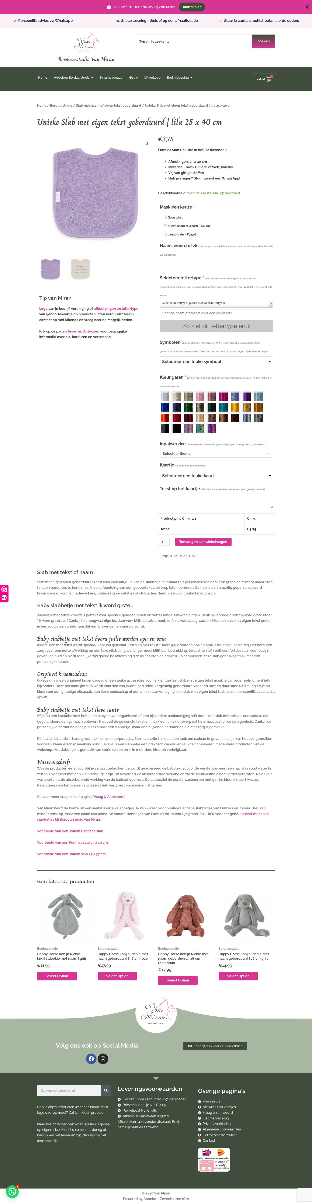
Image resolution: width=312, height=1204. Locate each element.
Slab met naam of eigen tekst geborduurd (108, 105)
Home (41, 105)
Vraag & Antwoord (108, 797)
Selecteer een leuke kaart (188, 475)
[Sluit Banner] (307, 7)
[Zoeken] (106, 1090)
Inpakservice (212, 443)
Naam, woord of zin (216, 249)
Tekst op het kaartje (212, 488)
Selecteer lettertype (216, 286)
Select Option (57, 976)
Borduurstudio (61, 105)
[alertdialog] (156, 7)
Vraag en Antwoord (83, 331)
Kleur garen (216, 381)
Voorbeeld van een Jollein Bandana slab (70, 831)
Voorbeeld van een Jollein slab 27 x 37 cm (71, 854)
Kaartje (182, 465)
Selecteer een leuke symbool (191, 361)
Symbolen (214, 346)
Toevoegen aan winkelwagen (203, 542)
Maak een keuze (177, 207)
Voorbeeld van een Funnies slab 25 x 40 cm (72, 843)
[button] (146, 143)
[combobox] (193, 41)
